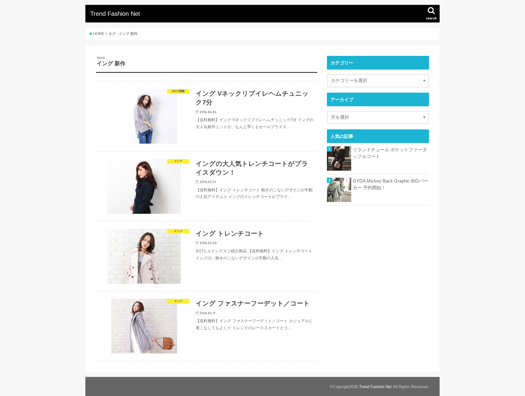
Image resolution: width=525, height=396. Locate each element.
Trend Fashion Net (115, 13)
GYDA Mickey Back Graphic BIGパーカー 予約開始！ (390, 184)
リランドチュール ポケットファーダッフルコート (390, 153)
